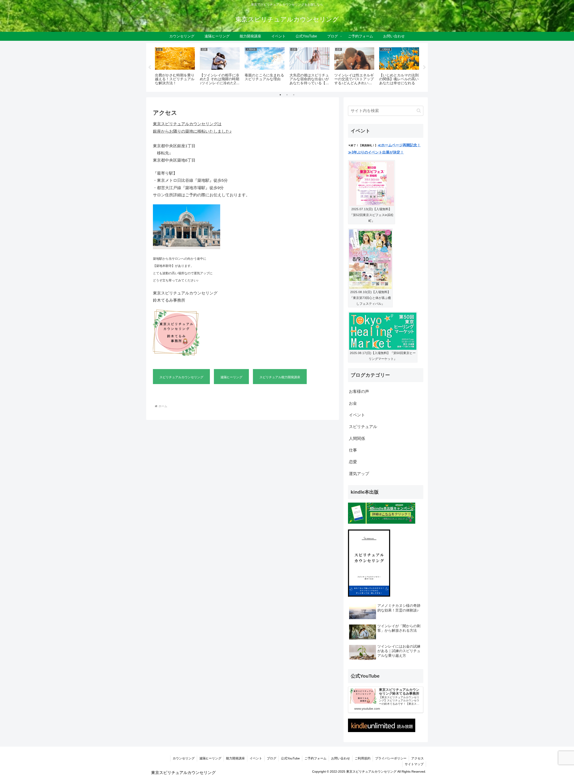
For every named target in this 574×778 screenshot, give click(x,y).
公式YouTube (290, 758)
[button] (419, 110)
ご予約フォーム (315, 758)
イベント (256, 758)
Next (424, 67)
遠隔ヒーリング (210, 758)
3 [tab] (293, 95)
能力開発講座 (235, 758)
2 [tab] (287, 95)
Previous (149, 67)
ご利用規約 (362, 758)
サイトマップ (414, 764)
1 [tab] (280, 95)
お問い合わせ (340, 758)
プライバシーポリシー (391, 758)
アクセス (417, 758)
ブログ (271, 758)
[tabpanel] (175, 67)
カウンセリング (184, 758)
